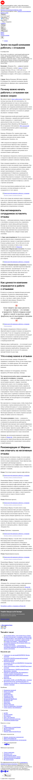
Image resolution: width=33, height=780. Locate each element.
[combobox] (7, 775)
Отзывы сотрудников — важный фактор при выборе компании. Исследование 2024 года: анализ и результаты (17, 647)
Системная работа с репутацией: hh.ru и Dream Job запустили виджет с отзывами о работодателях (17, 639)
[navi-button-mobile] (2, 37)
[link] (3, 29)
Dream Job (19, 247)
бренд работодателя (17, 99)
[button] (2, 32)
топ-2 (20, 68)
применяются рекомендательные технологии (14, 763)
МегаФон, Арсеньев (26, 680)
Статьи (6, 40)
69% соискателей (24, 126)
